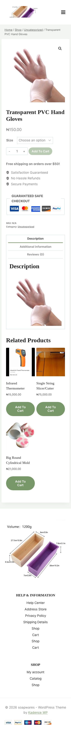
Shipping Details (35, 622)
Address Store (36, 609)
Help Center (36, 603)
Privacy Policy (35, 616)
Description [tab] (35, 238)
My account (35, 672)
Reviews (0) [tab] (35, 254)
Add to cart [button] (20, 409)
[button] (60, 48)
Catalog (35, 678)
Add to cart (40, 151)
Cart (35, 635)
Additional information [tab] (35, 246)
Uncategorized (26, 226)
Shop (35, 628)
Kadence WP (38, 712)
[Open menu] (65, 12)
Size (9, 140)
